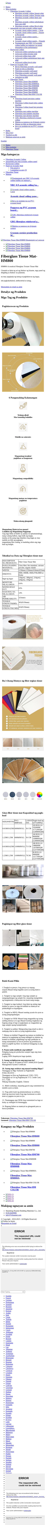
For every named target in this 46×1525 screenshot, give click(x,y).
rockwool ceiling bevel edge (25, 62)
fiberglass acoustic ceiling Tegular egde (29, 15)
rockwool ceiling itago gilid (25, 56)
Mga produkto (11, 9)
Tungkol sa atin (11, 135)
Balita (8, 131)
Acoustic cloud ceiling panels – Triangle (30, 41)
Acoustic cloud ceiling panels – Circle (29, 30)
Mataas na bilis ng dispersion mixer (28, 124)
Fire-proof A (15, 168)
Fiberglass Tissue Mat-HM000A (27, 84)
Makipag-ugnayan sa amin (15, 137)
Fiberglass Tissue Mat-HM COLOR (28, 94)
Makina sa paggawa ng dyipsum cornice (30, 122)
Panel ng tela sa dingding (24, 69)
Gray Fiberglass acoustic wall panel (28, 75)
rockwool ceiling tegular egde (26, 54)
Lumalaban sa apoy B (18, 170)
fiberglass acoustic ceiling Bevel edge (29, 26)
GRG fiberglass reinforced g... (24, 221)
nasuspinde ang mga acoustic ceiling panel (26, 28)
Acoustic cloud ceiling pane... (24, 196)
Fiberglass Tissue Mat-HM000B (27, 86)
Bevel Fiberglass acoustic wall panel (28, 67)
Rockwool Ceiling (17, 50)
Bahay (8, 7)
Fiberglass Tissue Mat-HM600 (26, 88)
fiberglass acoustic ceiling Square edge (29, 13)
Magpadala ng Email (8, 1223)
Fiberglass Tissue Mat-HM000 (26, 82)
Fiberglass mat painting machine (27, 114)
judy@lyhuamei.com (13, 1215)
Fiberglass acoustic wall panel (26, 71)
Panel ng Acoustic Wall (19, 64)
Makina (13, 96)
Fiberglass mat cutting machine (26, 111)
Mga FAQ (9, 133)
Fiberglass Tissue (16, 79)
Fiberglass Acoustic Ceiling (20, 11)
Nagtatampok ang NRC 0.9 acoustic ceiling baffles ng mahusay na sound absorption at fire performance (28, 45)
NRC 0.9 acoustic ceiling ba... (24, 185)
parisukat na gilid (21, 77)
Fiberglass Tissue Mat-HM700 (26, 90)
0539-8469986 (11, 1213)
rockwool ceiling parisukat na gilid (28, 52)
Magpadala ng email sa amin (11, 287)
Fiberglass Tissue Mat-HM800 (26, 92)
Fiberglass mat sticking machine (27, 116)
